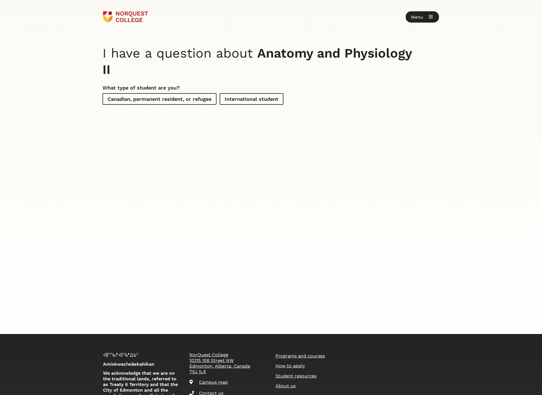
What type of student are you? (141, 88)
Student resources (296, 376)
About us (286, 386)
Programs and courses (300, 356)
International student (251, 99)
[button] (422, 17)
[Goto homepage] (125, 17)
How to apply (290, 365)
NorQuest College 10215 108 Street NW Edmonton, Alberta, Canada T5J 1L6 (219, 363)
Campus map (213, 382)
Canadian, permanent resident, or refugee (159, 99)
